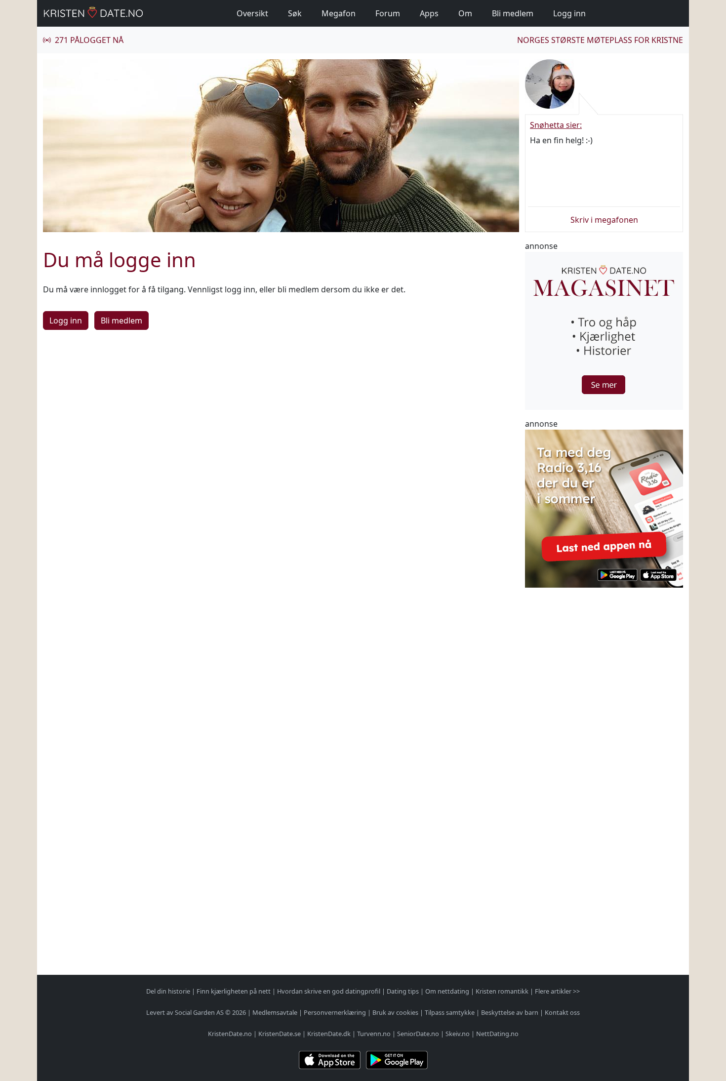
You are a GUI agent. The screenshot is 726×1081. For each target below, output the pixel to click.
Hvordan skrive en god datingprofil (328, 991)
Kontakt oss (562, 1012)
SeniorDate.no (418, 1033)
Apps (429, 13)
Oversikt (252, 13)
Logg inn (569, 13)
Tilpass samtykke (450, 1012)
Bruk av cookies (395, 1012)
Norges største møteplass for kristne (600, 40)
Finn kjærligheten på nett (234, 991)
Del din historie (168, 991)
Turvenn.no (374, 1033)
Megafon (339, 13)
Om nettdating (447, 991)
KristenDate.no (230, 1033)
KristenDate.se (279, 1033)
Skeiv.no (457, 1033)
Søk (295, 13)
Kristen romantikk (502, 991)
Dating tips (403, 991)
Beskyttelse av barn (509, 1012)
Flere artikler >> (557, 991)
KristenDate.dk (329, 1033)
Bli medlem (512, 13)
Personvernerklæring (335, 1012)
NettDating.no (497, 1033)
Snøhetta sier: (556, 125)
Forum (387, 13)
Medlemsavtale (274, 1012)
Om (465, 13)
